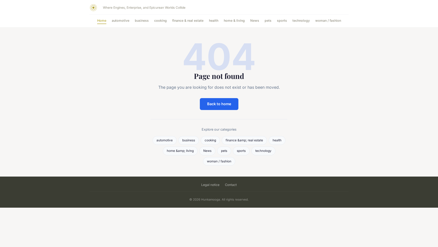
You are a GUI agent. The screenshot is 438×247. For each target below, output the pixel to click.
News (254, 20)
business (142, 20)
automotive (120, 20)
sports (282, 20)
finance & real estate (187, 20)
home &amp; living (180, 151)
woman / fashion (328, 20)
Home (101, 20)
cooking (160, 20)
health (213, 20)
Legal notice (210, 185)
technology (301, 20)
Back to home (219, 104)
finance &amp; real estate (244, 140)
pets (268, 20)
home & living (234, 20)
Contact (231, 185)
